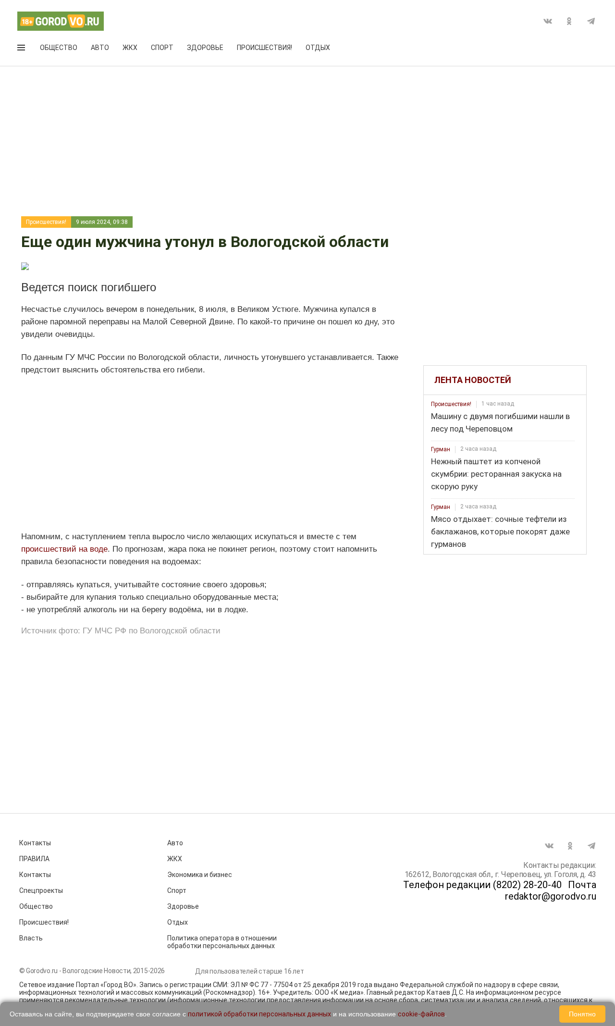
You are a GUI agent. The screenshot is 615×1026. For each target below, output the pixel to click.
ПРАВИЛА (34, 859)
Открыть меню (22, 49)
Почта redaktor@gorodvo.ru (550, 890)
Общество (58, 47)
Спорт (162, 47)
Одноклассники (569, 21)
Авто (100, 47)
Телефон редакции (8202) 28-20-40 (482, 884)
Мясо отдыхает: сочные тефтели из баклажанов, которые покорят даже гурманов (500, 531)
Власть (31, 938)
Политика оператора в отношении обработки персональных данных (222, 942)
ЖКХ (130, 47)
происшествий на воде (64, 549)
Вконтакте (548, 21)
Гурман (440, 449)
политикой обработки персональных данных (259, 1014)
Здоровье (205, 47)
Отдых (318, 47)
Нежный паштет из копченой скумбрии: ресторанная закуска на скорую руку (496, 474)
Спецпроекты (41, 890)
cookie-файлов (421, 1014)
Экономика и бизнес (199, 874)
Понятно (582, 1014)
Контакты (35, 843)
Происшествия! (264, 47)
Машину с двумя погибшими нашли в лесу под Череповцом (500, 422)
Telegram (591, 21)
